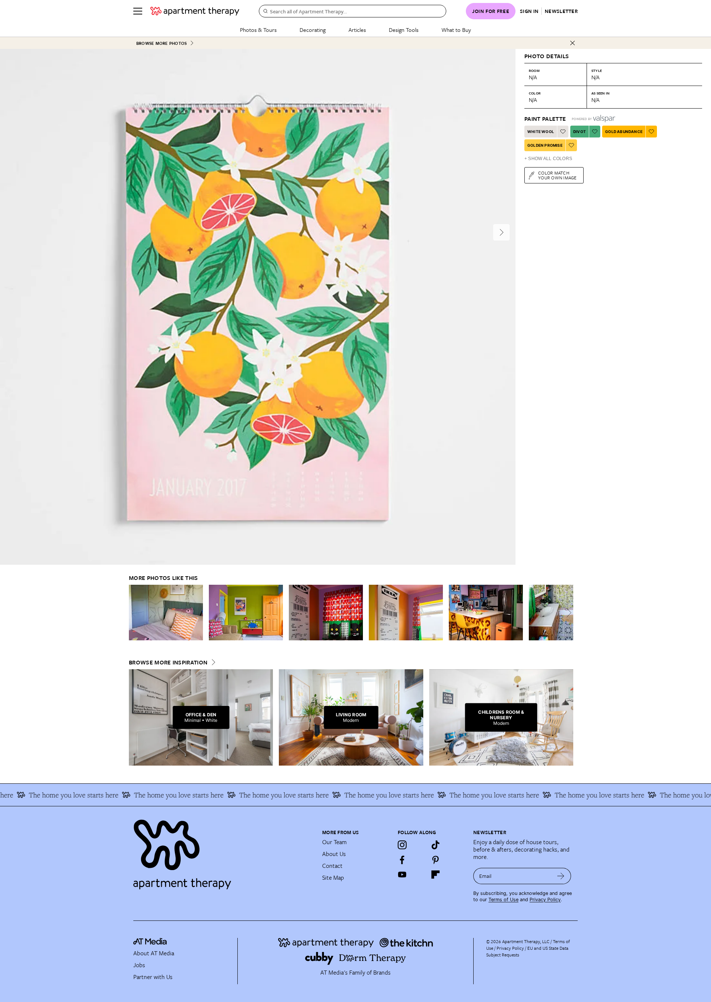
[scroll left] (135, 612)
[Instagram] (402, 844)
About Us (334, 853)
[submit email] (561, 876)
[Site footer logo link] (223, 851)
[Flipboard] (435, 874)
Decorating (313, 30)
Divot (579, 131)
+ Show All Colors (548, 158)
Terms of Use (503, 899)
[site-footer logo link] (150, 942)
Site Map (333, 877)
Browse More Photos (161, 43)
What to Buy (456, 30)
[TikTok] (435, 844)
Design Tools (403, 30)
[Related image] (166, 612)
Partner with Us (153, 976)
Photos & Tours (258, 30)
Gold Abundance (623, 131)
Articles (357, 30)
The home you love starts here (158, 794)
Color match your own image (557, 175)
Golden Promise (545, 145)
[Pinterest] (435, 859)
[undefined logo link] (194, 11)
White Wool (540, 131)
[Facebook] (402, 859)
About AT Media (153, 953)
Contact (332, 865)
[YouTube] (402, 874)
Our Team (334, 841)
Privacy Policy (545, 899)
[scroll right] (567, 612)
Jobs (139, 964)
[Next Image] (501, 232)
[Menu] (137, 11)
